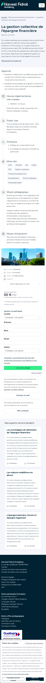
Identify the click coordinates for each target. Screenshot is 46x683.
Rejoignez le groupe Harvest (12, 604)
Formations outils (7, 623)
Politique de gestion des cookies (13, 579)
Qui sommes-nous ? (9, 596)
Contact (4, 567)
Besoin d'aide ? (36, 373)
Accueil (4, 17)
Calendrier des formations (11, 621)
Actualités (5, 609)
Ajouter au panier (23, 368)
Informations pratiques (9, 607)
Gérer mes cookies (8, 582)
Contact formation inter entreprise (14, 572)
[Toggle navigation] (42, 5)
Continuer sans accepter (34, 643)
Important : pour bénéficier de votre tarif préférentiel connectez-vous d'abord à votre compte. (20, 360)
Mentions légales (7, 577)
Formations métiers (8, 626)
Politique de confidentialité (11, 585)
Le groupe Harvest (8, 602)
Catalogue (5, 618)
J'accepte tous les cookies (13, 679)
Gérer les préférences (34, 679)
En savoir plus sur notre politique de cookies (15, 674)
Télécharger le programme (11, 61)
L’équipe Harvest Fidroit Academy (14, 599)
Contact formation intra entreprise (14, 569)
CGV (3, 587)
